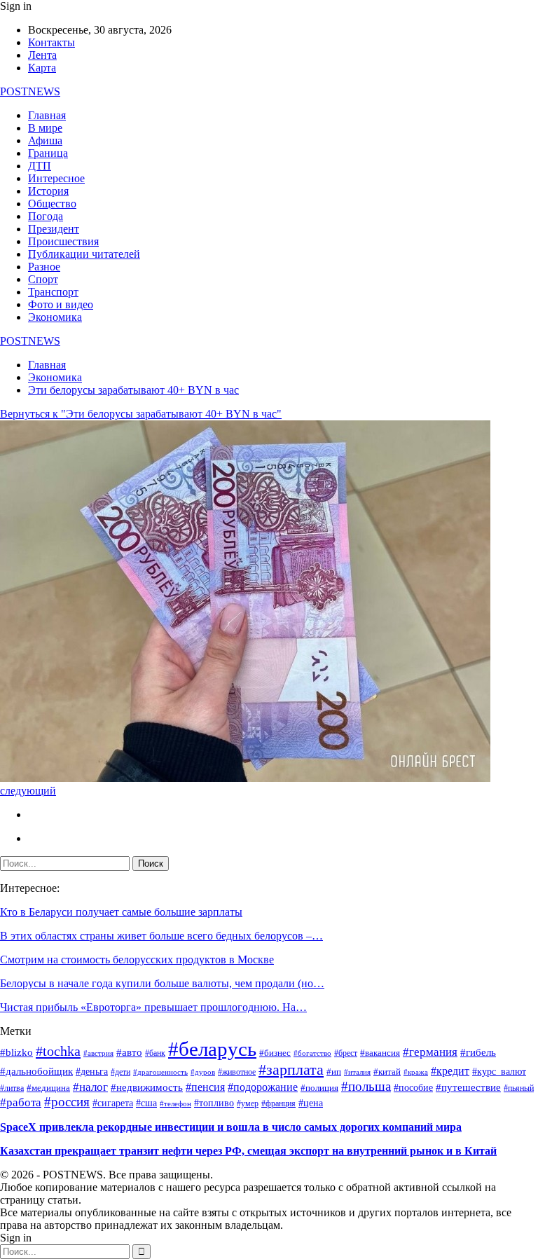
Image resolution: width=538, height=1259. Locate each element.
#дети (120, 1072)
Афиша (45, 140)
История (48, 191)
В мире (45, 128)
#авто (129, 1052)
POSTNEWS (30, 91)
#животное (237, 1072)
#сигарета (112, 1103)
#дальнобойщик (36, 1071)
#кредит (450, 1071)
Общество (52, 203)
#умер (247, 1103)
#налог (90, 1087)
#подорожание (263, 1087)
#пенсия (205, 1087)
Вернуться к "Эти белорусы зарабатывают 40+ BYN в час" (141, 414)
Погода (45, 216)
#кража (416, 1072)
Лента (42, 55)
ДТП (39, 166)
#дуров (203, 1072)
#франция (278, 1103)
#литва (12, 1088)
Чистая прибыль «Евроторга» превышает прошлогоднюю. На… (153, 1007)
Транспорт (53, 292)
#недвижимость (147, 1087)
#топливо (214, 1103)
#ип (333, 1072)
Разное (44, 267)
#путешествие (468, 1087)
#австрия (98, 1053)
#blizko (16, 1052)
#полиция (319, 1088)
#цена (310, 1103)
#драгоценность (160, 1072)
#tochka (58, 1051)
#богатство (312, 1053)
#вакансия (380, 1053)
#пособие (413, 1087)
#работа (20, 1102)
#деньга (92, 1071)
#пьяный (519, 1088)
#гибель (478, 1052)
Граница (48, 153)
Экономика (55, 317)
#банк (155, 1053)
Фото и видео (60, 304)
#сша (146, 1103)
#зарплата (291, 1069)
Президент (53, 229)
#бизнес (275, 1053)
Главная (47, 115)
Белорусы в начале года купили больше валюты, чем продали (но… (162, 983)
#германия (430, 1052)
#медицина (48, 1088)
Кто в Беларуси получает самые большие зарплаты (121, 912)
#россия (67, 1101)
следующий (28, 791)
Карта (42, 68)
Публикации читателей (84, 254)
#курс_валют (499, 1071)
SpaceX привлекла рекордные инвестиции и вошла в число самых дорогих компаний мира (231, 1127)
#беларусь (212, 1049)
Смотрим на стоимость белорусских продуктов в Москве (137, 959)
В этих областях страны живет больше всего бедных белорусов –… (161, 936)
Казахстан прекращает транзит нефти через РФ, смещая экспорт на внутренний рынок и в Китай (248, 1151)
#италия (357, 1072)
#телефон (175, 1104)
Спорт (43, 279)
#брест (345, 1053)
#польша (366, 1086)
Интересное (56, 178)
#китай (387, 1072)
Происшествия (63, 241)
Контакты (51, 42)
